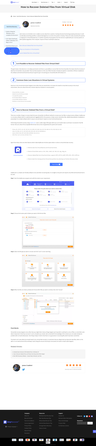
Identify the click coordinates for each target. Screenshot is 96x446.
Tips (52, 2)
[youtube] (89, 416)
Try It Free (55, 164)
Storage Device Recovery (45, 425)
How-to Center (42, 428)
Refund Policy (27, 430)
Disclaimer (27, 433)
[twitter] (87, 416)
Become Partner (28, 418)
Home (14, 16)
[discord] (92, 416)
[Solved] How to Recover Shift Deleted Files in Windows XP (26, 352)
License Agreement (29, 423)
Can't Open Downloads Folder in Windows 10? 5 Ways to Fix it (12, 40)
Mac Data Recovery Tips (45, 418)
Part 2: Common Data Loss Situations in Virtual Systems (25, 49)
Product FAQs (62, 423)
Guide (58, 2)
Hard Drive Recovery (12, 26)
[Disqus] (48, 393)
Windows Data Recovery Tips (46, 415)
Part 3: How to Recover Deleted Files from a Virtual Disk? (25, 53)
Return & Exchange (63, 420)
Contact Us (61, 415)
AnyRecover (33, 122)
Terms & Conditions (29, 420)
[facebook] (84, 416)
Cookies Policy (27, 428)
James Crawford (36, 23)
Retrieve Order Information (65, 418)
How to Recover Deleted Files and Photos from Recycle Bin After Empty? (29, 354)
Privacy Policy (27, 425)
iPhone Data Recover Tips (45, 420)
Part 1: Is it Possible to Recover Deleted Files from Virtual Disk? (27, 45)
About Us (26, 415)
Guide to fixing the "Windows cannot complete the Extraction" (12, 33)
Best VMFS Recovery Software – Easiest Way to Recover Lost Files (27, 356)
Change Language (11, 426)
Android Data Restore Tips (45, 423)
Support (66, 2)
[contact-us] (94, 431)
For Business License (64, 425)
